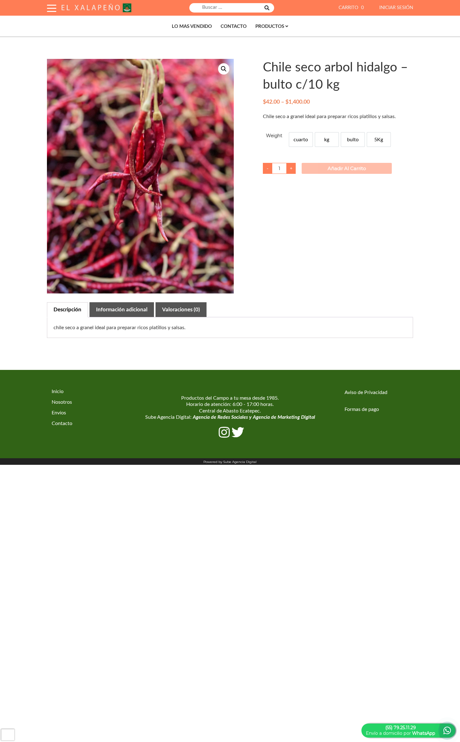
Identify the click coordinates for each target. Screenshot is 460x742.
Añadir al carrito (347, 168)
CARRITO (351, 7)
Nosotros (62, 402)
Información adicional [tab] (121, 309)
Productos (269, 26)
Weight (274, 135)
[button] (223, 69)
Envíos (59, 412)
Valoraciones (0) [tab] (181, 309)
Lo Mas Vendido (192, 26)
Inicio (58, 391)
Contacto (234, 26)
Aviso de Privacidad (366, 392)
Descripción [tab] (67, 309)
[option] (301, 139)
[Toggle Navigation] (51, 7)
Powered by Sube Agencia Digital (230, 462)
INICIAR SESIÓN (396, 7)
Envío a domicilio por (400, 730)
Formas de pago (362, 409)
